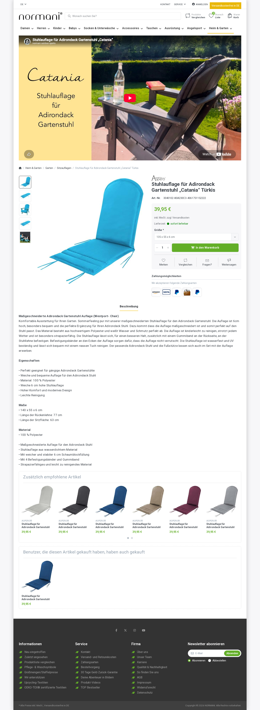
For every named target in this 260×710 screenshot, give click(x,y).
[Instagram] (134, 630)
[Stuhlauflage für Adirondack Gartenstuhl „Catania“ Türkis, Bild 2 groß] (25, 196)
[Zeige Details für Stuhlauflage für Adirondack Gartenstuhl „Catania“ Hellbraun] (148, 501)
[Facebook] (116, 630)
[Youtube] (144, 630)
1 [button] (128, 538)
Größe (158, 230)
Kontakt (165, 4)
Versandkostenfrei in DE (225, 5)
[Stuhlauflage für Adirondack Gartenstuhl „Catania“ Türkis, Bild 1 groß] (25, 182)
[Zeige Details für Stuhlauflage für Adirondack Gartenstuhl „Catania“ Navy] (111, 501)
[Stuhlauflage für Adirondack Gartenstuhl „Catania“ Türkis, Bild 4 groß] (25, 223)
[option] (90, 231)
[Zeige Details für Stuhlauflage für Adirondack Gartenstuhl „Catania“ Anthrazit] (74, 501)
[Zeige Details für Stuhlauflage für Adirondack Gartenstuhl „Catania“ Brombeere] (185, 501)
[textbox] (193, 237)
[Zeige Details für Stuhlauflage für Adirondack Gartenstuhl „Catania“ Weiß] (37, 501)
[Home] (20, 168)
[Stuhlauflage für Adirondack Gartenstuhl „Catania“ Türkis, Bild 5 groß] (25, 237)
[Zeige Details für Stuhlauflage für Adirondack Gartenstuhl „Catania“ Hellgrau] (222, 501)
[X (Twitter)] (125, 630)
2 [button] (132, 538)
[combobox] (196, 237)
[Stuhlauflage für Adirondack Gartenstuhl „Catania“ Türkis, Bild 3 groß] (25, 210)
